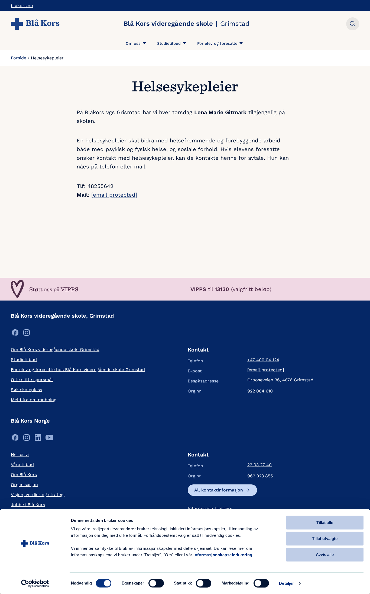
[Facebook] (15, 334)
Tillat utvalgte (324, 538)
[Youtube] (49, 439)
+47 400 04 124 (263, 359)
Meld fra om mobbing (33, 399)
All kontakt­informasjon (218, 490)
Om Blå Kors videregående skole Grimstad (55, 349)
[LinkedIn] (38, 439)
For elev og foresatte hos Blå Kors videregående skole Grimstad (78, 369)
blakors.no (22, 5)
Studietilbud (169, 43)
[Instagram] (26, 334)
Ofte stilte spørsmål (32, 379)
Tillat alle (324, 522)
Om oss (133, 43)
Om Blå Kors (24, 474)
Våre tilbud (22, 464)
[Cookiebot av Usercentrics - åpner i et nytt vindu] (35, 583)
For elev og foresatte (217, 43)
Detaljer (286, 583)
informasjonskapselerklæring (222, 555)
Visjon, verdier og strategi (37, 494)
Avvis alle (325, 554)
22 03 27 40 (259, 464)
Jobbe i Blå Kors (28, 504)
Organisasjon (24, 484)
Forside (18, 57)
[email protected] (114, 194)
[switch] (156, 583)
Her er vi (20, 454)
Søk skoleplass (26, 389)
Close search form (352, 23)
